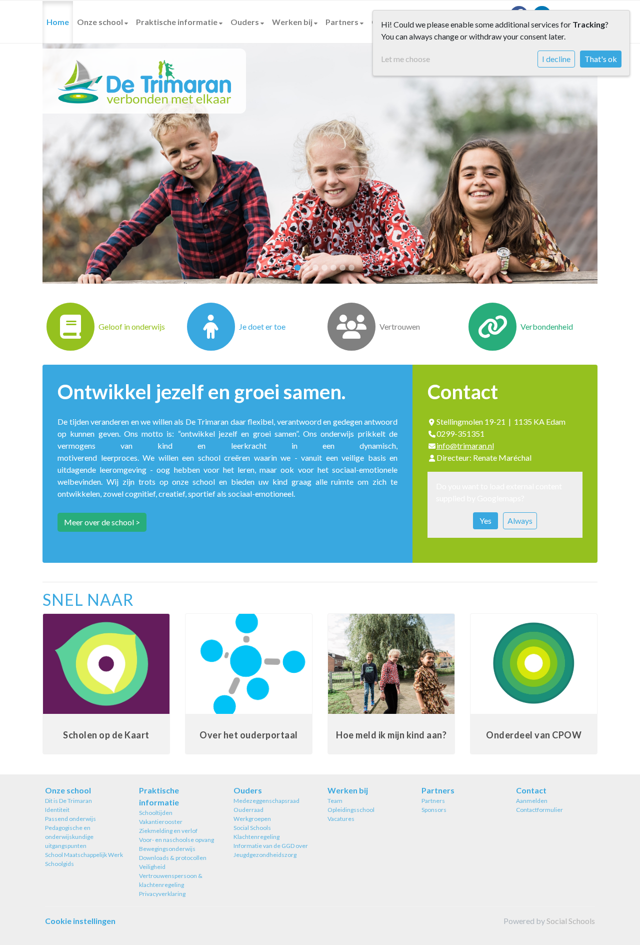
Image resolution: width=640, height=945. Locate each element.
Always (520, 520)
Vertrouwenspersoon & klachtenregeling (170, 880)
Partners (343, 22)
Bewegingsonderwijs (167, 848)
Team (335, 800)
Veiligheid (152, 866)
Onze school (100, 22)
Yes (486, 520)
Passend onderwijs (70, 818)
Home (57, 22)
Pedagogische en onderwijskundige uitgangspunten (69, 836)
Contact (531, 790)
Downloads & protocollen (172, 857)
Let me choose (405, 59)
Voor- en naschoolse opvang (176, 839)
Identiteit (57, 809)
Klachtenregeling (257, 836)
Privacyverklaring (162, 893)
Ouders (245, 22)
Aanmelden (532, 800)
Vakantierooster (160, 821)
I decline (556, 59)
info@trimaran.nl (465, 445)
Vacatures (341, 818)
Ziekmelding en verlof (168, 830)
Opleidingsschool (351, 809)
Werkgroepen (252, 818)
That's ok (600, 59)
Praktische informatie (177, 22)
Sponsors (434, 809)
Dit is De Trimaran (68, 800)
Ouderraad (249, 809)
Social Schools (252, 827)
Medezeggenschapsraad (267, 800)
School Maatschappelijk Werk (84, 854)
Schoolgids (59, 863)
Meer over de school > (102, 522)
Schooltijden (155, 812)
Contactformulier (539, 809)
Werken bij (293, 22)
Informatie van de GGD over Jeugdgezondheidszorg (271, 850)
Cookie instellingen (80, 920)
